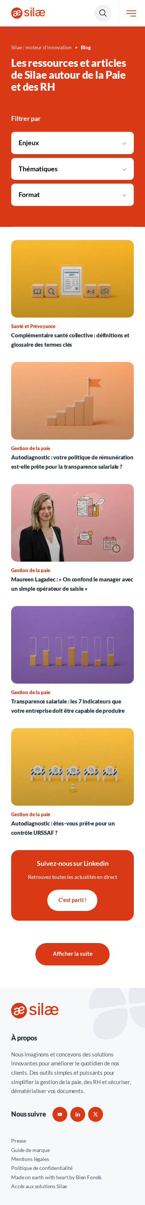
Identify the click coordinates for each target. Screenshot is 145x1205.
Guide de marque (30, 1150)
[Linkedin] (77, 1114)
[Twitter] (95, 1114)
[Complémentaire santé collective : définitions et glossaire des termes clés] (72, 294)
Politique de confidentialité (41, 1168)
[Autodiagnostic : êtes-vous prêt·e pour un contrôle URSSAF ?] (72, 782)
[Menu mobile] (131, 13)
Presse (18, 1140)
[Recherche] (103, 13)
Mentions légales (30, 1159)
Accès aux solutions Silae (39, 1186)
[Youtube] (59, 1114)
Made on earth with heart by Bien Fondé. (56, 1177)
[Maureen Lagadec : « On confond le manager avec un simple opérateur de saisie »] (72, 538)
